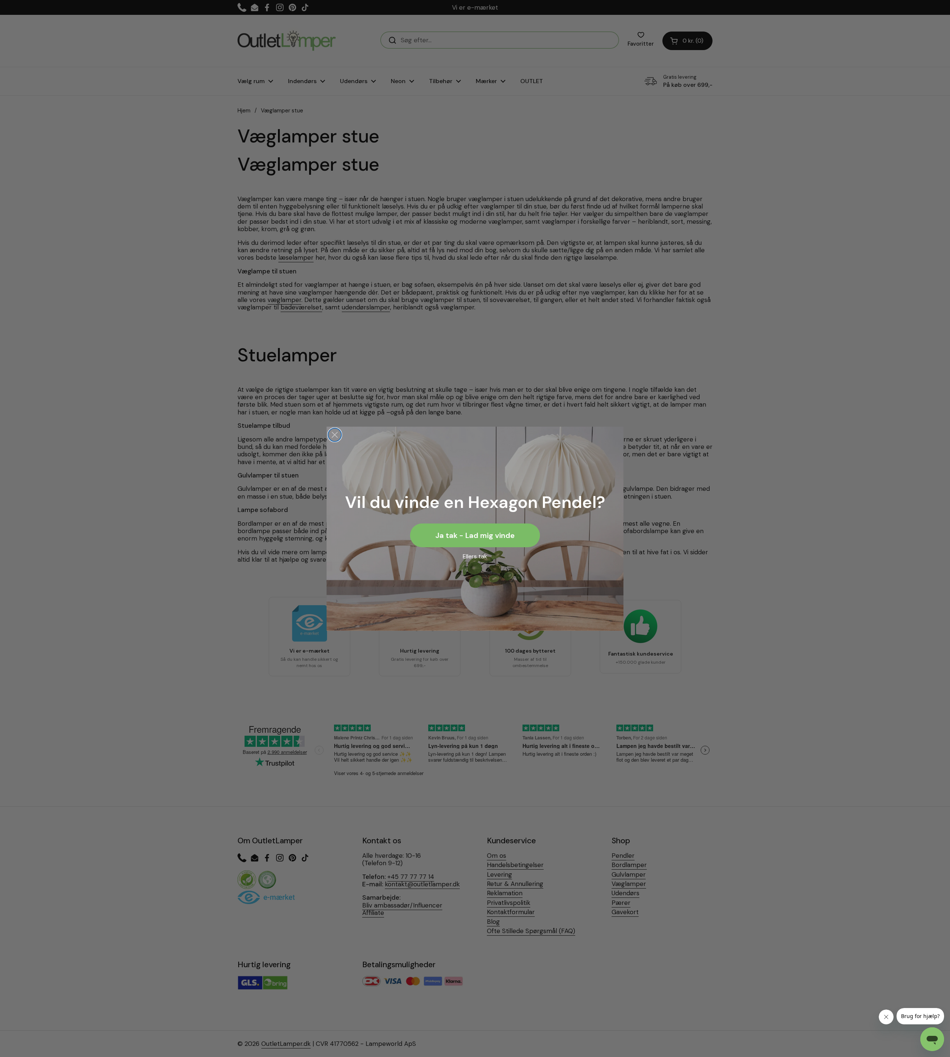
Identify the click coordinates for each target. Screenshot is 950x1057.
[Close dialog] (334, 434)
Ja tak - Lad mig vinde (475, 535)
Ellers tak (475, 556)
